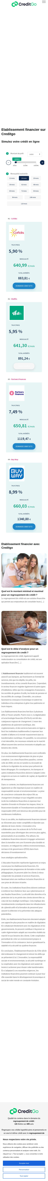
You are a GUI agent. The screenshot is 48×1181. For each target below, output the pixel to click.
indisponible (24, 366)
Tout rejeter (24, 1176)
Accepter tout (24, 1163)
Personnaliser (24, 1170)
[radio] (12, 178)
